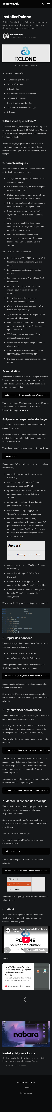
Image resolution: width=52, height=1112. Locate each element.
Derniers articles (26, 1093)
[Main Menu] (48, 4)
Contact (27, 1088)
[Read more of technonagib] (5, 36)
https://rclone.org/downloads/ (15, 410)
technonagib (16, 34)
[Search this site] (43, 4)
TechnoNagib (10, 3)
